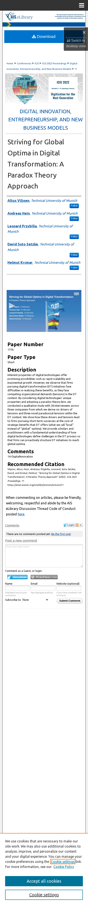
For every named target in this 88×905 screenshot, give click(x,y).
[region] (44, 869)
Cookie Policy (63, 867)
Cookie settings (63, 861)
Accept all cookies (44, 881)
